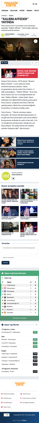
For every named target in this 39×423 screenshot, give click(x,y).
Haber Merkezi (17, 174)
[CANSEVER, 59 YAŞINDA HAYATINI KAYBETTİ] (10, 211)
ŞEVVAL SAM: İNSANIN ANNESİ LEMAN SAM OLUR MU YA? (28, 235)
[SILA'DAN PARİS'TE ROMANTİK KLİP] (10, 227)
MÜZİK (22, 10)
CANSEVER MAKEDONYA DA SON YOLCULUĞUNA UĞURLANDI (28, 201)
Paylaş (5, 62)
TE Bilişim (24, 420)
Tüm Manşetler (7, 402)
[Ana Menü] (36, 4)
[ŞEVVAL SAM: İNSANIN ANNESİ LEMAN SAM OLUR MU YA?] (29, 227)
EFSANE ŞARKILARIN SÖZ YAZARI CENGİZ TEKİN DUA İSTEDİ (10, 201)
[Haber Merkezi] (6, 176)
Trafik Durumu (7, 398)
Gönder (5, 262)
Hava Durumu (27, 394)
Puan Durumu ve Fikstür (29, 398)
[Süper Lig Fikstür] (36, 325)
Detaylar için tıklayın (19, 318)
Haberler (4, 15)
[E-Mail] (13, 178)
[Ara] (34, 4)
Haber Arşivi (7, 407)
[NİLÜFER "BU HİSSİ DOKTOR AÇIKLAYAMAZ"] (29, 211)
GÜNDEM (4, 10)
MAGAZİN (14, 10)
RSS (7, 415)
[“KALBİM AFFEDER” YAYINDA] (19, 49)
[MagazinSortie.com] (10, 4)
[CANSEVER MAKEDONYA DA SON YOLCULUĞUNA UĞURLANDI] (29, 193)
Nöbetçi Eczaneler (8, 394)
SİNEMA (29, 10)
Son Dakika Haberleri (28, 402)
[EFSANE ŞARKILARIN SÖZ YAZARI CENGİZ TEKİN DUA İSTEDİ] (10, 193)
